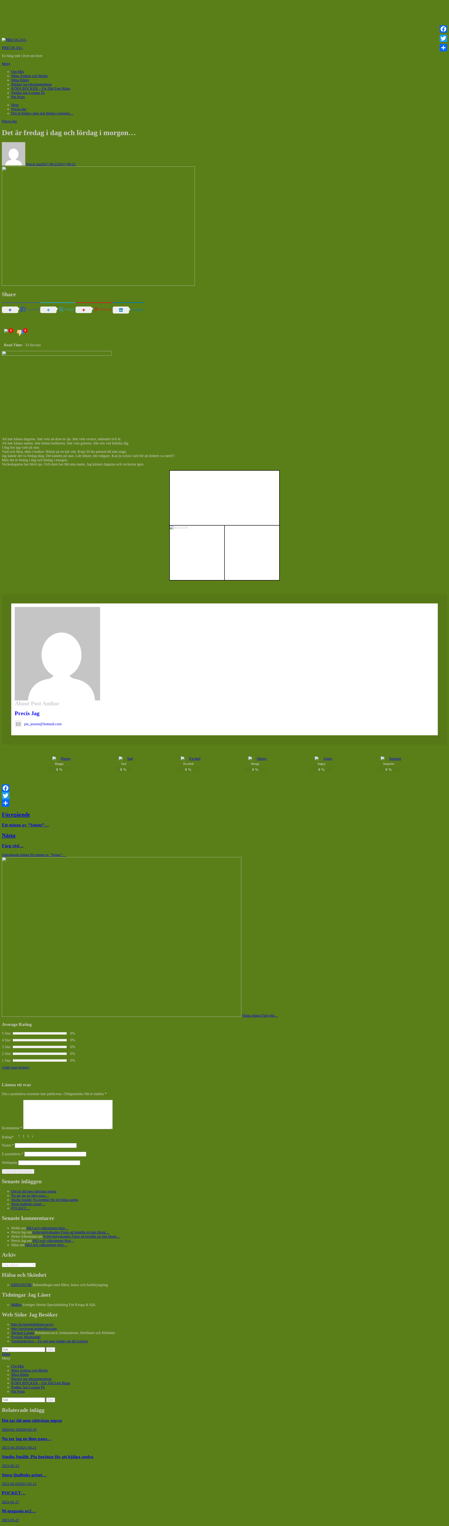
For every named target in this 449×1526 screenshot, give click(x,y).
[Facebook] (224, 788)
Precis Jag (33, 164)
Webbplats (9, 1163)
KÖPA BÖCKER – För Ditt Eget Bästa (40, 88)
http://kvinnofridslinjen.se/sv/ (32, 1324)
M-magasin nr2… (19, 1510)
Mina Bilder (20, 80)
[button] (224, 64)
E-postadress (12, 1154)
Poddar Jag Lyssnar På (28, 93)
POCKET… (20, 1208)
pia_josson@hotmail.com (43, 724)
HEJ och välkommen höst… (48, 1228)
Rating (8, 1137)
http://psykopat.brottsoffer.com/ (34, 1329)
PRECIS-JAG (12, 48)
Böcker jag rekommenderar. (31, 84)
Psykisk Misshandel (25, 1337)
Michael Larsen (22, 1333)
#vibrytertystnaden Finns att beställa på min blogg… (71, 1232)
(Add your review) (15, 1067)
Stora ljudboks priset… (28, 1204)
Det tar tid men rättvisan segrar (33, 1191)
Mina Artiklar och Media (29, 76)
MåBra (16, 1305)
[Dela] (224, 803)
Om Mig (17, 72)
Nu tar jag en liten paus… (30, 1196)
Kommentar (12, 1128)
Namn (8, 1145)
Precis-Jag (9, 121)
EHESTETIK (21, 1285)
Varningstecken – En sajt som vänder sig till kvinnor (49, 1341)
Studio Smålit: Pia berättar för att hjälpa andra (44, 1200)
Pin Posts (18, 97)
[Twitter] (224, 795)
